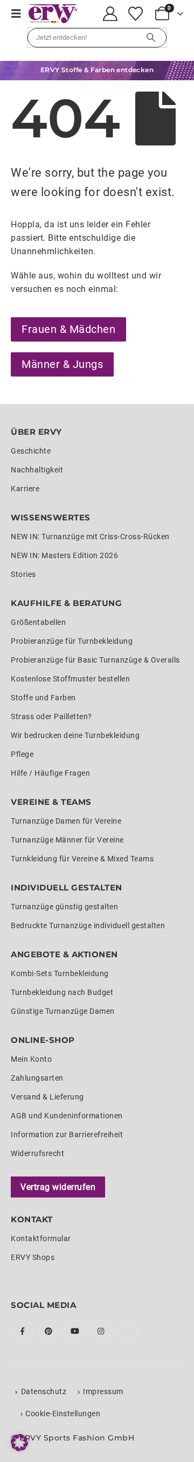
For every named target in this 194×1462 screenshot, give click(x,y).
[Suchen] (151, 38)
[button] (20, 13)
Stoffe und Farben (43, 697)
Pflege (22, 754)
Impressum (103, 1391)
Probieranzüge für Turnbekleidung (72, 641)
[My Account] (110, 13)
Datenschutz (44, 1391)
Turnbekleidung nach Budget (62, 992)
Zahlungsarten (37, 1078)
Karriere (25, 488)
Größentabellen (38, 622)
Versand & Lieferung (47, 1096)
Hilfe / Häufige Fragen (50, 773)
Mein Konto (31, 1059)
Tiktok (127, 1331)
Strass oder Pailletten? (51, 716)
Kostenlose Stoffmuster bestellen (70, 678)
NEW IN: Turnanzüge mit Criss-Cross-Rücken (90, 536)
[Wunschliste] (135, 13)
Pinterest (49, 1331)
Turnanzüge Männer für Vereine (67, 840)
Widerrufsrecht (37, 1153)
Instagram (101, 1331)
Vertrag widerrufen (57, 1187)
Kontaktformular (41, 1238)
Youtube (75, 1331)
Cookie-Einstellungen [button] (62, 1413)
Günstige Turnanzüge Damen (63, 1011)
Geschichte (31, 451)
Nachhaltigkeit (37, 469)
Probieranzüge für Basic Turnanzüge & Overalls (95, 660)
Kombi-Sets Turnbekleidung (60, 973)
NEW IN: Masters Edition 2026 (64, 555)
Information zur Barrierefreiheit (67, 1134)
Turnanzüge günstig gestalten (64, 906)
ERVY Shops (32, 1257)
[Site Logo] (53, 13)
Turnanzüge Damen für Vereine (66, 821)
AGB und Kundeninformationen (67, 1115)
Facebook (22, 1331)
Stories (23, 574)
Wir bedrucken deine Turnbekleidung (75, 735)
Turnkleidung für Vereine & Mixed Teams (82, 858)
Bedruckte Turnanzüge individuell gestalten (88, 925)
